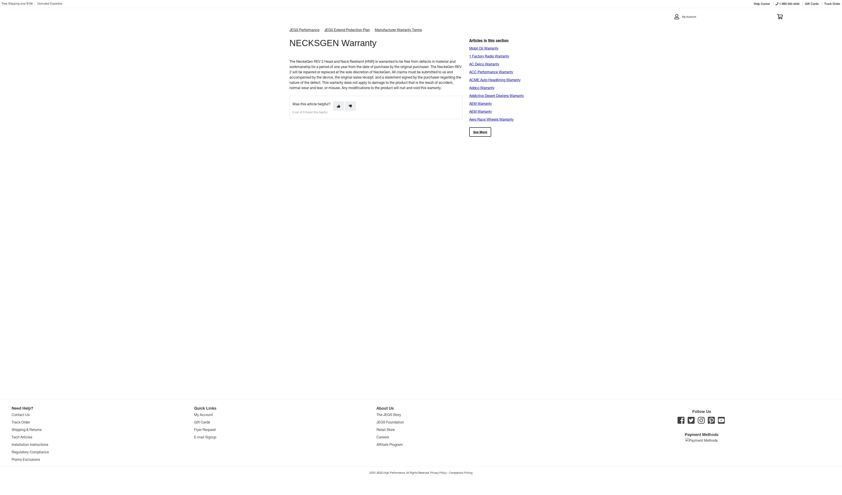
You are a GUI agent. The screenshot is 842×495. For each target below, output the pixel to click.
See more (480, 132)
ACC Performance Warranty (491, 72)
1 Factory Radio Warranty (489, 56)
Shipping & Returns (27, 429)
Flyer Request (205, 429)
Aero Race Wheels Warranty (491, 119)
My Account (203, 414)
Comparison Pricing (461, 472)
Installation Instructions (30, 444)
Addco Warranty (481, 88)
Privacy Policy (438, 472)
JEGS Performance (304, 30)
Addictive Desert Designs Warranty (496, 95)
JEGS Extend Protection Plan (347, 30)
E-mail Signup (205, 437)
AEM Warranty (480, 103)
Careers (382, 437)
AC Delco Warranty (484, 64)
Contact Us (21, 414)
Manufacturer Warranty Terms (398, 30)
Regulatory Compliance (30, 452)
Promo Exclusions (26, 459)
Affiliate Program (389, 444)
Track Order (21, 422)
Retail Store (385, 429)
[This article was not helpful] (350, 106)
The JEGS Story (388, 414)
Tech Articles (22, 437)
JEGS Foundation (390, 422)
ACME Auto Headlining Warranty (495, 80)
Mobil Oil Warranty (483, 48)
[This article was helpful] (338, 106)
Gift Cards (202, 422)
